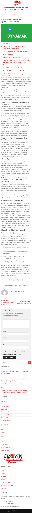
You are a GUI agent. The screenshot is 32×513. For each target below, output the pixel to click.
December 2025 (5, 412)
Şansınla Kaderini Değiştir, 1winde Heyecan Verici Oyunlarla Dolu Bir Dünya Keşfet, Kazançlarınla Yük (14, 391)
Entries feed (4, 444)
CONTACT (4, 488)
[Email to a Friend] (17, 280)
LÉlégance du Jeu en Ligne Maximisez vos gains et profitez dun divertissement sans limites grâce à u (14, 377)
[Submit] (29, 362)
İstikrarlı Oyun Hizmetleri (11, 57)
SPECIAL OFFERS (5, 482)
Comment (6, 318)
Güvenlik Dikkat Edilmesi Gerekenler (15, 71)
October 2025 (4, 418)
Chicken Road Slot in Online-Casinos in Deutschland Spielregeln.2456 (14, 372)
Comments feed (5, 447)
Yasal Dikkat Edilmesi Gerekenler (14, 68)
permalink (26, 285)
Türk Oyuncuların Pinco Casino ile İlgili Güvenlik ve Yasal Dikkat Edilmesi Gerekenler (16, 62)
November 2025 (5, 415)
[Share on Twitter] (14, 280)
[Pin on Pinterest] (20, 280)
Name (5, 331)
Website (5, 345)
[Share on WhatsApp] (9, 280)
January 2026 (4, 409)
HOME (2, 470)
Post (2, 432)
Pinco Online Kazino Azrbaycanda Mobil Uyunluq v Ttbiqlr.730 (8, 302)
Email (4, 338)
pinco (2, 74)
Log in (2, 441)
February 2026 (5, 406)
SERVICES (4, 476)
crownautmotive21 (23, 14)
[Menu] (2, 2)
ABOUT (3, 473)
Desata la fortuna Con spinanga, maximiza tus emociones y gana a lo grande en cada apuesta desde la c (15, 385)
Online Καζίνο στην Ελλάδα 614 (9, 381)
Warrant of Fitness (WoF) (8, 485)
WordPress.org (5, 450)
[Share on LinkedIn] (23, 280)
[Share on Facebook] (12, 280)
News (16, 5)
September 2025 (5, 420)
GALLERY (3, 479)
